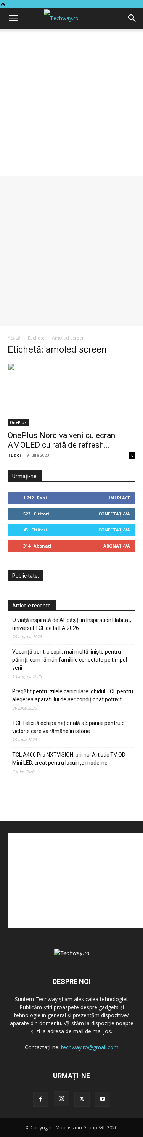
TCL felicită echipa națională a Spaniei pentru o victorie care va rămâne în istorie (68, 727)
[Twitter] (82, 1099)
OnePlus (18, 422)
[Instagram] (61, 1098)
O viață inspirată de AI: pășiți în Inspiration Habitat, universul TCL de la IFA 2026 (71, 624)
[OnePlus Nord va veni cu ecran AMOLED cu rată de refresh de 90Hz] (71, 394)
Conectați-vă (114, 514)
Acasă (14, 338)
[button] (13, 18)
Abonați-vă (116, 546)
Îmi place (119, 498)
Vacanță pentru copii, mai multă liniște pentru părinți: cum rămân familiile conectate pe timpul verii (69, 660)
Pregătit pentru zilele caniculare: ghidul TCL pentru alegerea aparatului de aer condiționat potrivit (72, 695)
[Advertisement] (71, 104)
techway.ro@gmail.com (90, 1047)
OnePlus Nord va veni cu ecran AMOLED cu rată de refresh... (61, 440)
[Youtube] (102, 1099)
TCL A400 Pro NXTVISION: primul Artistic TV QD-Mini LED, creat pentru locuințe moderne (69, 759)
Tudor (14, 455)
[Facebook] (40, 1099)
